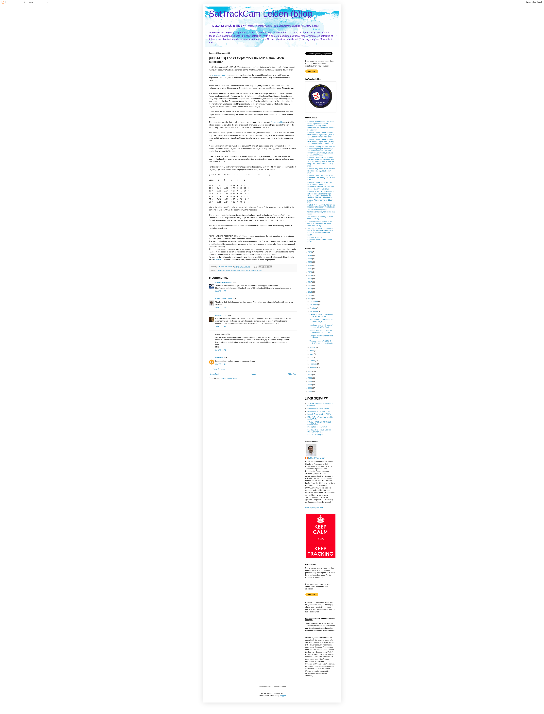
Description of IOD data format (319, 411)
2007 (310, 385)
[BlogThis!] (262, 266)
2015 (310, 289)
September (314, 311)
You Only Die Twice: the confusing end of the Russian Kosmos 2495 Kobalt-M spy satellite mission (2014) (320, 232)
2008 (310, 381)
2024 (310, 259)
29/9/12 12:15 (220, 327)
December (314, 302)
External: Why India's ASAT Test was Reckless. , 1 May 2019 (321, 171)
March (312, 361)
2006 (310, 388)
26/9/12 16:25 (220, 291)
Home (253, 374)
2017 (310, 282)
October (313, 308)
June (312, 351)
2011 (310, 371)
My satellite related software (318, 408)
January (313, 367)
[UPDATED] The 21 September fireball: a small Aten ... (321, 315)
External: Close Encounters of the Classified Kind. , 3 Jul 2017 (321, 178)
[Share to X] (265, 266)
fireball (248, 270)
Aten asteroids (277, 122)
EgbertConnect (221, 315)
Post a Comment (218, 369)
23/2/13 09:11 (220, 364)
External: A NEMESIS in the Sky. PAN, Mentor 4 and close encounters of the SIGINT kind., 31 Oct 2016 (320, 186)
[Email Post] (255, 267)
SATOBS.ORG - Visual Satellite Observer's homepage (319, 431)
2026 (310, 252)
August (313, 347)
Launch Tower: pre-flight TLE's (319, 414)
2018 (310, 279)
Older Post (292, 374)
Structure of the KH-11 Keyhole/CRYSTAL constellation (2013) (319, 240)
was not (217, 260)
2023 (310, 262)
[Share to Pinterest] (270, 266)
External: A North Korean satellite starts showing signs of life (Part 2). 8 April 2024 (320, 135)
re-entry (259, 270)
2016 (310, 285)
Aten (238, 270)
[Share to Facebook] (268, 266)
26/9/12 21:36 (220, 308)
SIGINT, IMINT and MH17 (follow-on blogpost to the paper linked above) (321, 206)
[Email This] (260, 266)
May (312, 354)
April (312, 357)
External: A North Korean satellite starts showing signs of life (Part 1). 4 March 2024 (320, 142)
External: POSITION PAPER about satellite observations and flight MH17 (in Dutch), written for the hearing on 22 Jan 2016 (320, 197)
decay (243, 270)
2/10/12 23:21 (220, 350)
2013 (310, 295)
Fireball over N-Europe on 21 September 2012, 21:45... (321, 331)
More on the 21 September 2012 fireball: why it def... (322, 321)
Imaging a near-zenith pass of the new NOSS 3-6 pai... (321, 326)
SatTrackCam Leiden (223, 299)
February (313, 364)
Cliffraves (219, 358)
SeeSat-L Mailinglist (315, 435)
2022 (310, 266)
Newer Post (214, 374)
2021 (310, 269)
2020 (310, 272)
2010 (310, 375)
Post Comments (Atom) (228, 378)
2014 (310, 292)
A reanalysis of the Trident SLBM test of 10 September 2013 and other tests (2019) (319, 224)
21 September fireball (222, 270)
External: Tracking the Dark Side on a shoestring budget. (321, 151)
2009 (310, 378)
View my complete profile (315, 508)
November (314, 305)
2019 (310, 275)
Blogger (283, 696)
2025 (310, 256)
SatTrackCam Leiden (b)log (260, 13)
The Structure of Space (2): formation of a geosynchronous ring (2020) (321, 212)
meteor (253, 270)
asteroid (233, 270)
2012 (310, 299)
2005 (310, 391)
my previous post (218, 75)
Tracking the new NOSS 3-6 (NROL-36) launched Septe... (322, 342)
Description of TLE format (317, 427)
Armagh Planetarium (223, 282)
